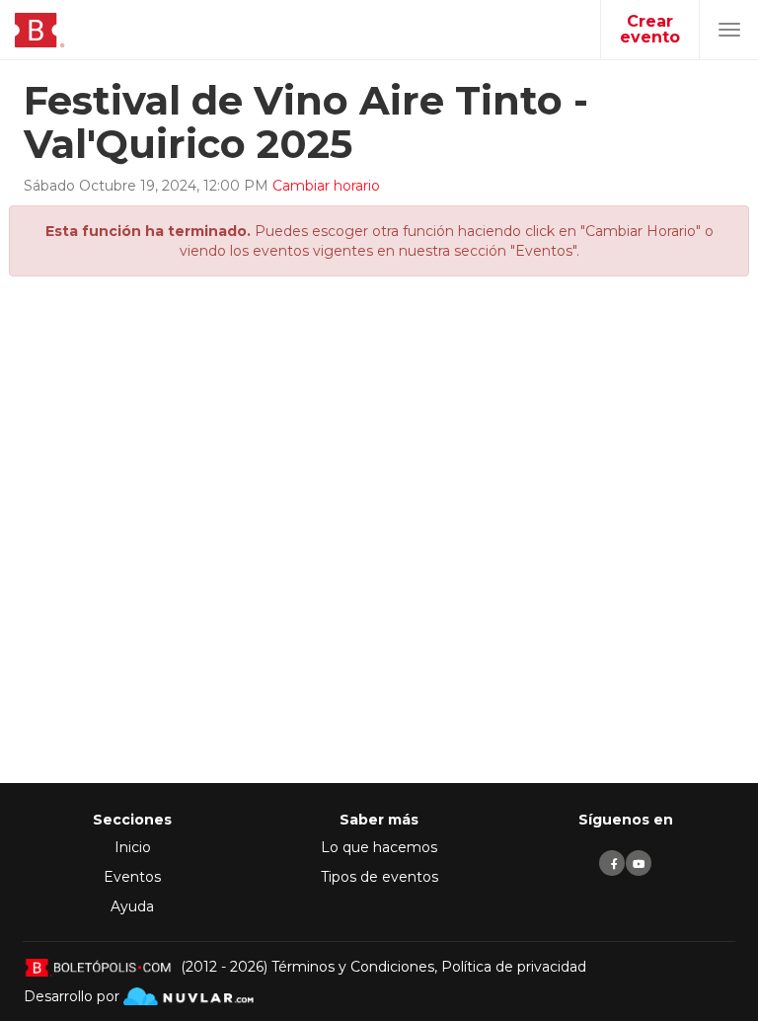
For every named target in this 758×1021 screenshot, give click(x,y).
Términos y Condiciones (352, 967)
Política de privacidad (513, 967)
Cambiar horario (326, 186)
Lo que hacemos (379, 847)
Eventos (132, 877)
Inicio (132, 847)
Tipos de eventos (379, 877)
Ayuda (132, 906)
